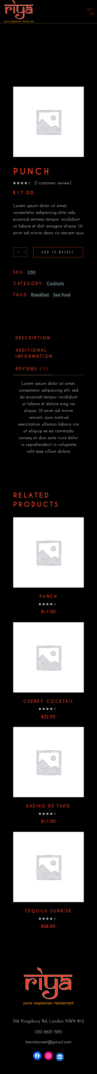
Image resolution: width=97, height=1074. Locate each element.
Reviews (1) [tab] (32, 368)
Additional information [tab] (34, 353)
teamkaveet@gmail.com (48, 1042)
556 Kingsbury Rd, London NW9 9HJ (48, 1021)
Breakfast (40, 295)
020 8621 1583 (48, 1032)
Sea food (61, 295)
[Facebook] (37, 1056)
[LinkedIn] (60, 1057)
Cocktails (55, 284)
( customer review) (52, 183)
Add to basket (58, 252)
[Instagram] (48, 1056)
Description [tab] (33, 338)
